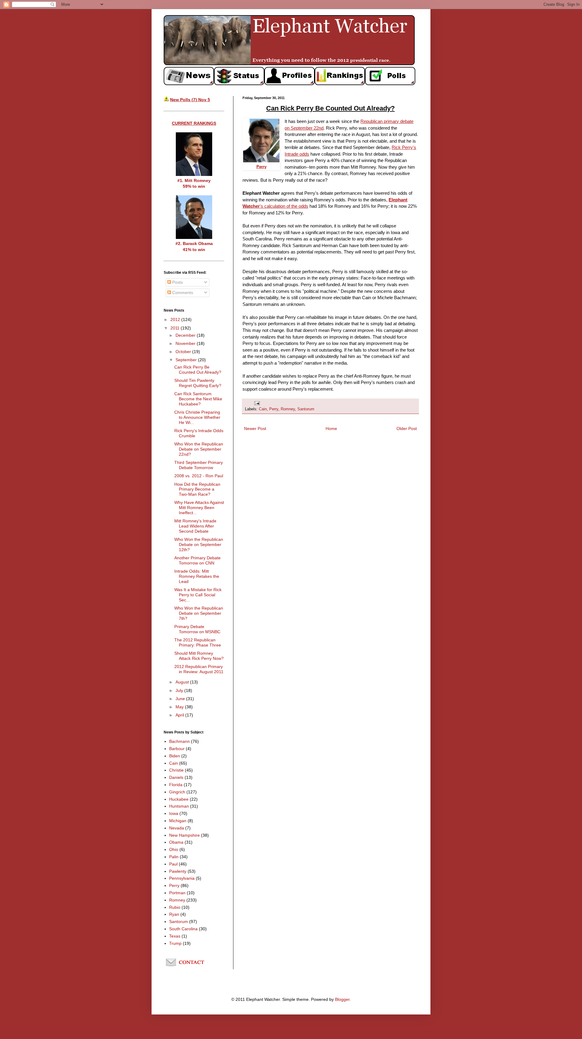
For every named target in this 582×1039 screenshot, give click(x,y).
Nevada (176, 828)
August (183, 682)
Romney (288, 409)
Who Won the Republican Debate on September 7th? (198, 613)
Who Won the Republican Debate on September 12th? (198, 544)
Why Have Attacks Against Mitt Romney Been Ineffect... (199, 507)
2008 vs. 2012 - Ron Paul (198, 475)
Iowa (173, 813)
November (186, 343)
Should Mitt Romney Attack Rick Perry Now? (199, 656)
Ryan (174, 914)
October (184, 351)
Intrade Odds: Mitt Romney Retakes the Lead (196, 576)
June (181, 698)
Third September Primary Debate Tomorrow (198, 465)
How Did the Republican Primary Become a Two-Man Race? (197, 489)
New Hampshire (184, 835)
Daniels (176, 777)
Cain (263, 409)
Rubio (174, 907)
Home (331, 428)
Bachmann (179, 741)
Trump (175, 943)
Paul (173, 864)
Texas (174, 936)
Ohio (173, 849)
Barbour (177, 748)
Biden (174, 755)
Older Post (406, 428)
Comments (182, 292)
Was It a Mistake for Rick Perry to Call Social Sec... (198, 594)
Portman (177, 892)
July (180, 690)
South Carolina (183, 928)
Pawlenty (177, 871)
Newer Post (255, 428)
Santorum (305, 409)
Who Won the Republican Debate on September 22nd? (198, 449)
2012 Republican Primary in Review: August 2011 (198, 669)
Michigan (177, 820)
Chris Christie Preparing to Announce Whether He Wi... (197, 417)
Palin (174, 856)
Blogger (342, 999)
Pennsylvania (182, 878)
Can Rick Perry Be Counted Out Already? (197, 370)
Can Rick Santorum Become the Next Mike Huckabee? (198, 398)
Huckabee (179, 799)
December (186, 335)
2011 (175, 328)
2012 (175, 319)
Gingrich (177, 791)
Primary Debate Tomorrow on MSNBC (197, 629)
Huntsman (179, 806)
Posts (177, 282)
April (180, 715)
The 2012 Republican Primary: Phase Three (197, 642)
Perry (273, 409)
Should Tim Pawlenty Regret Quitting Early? (197, 383)
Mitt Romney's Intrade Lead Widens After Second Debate (195, 526)
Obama (176, 842)
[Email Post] (257, 403)
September (187, 359)
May (180, 706)
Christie (176, 770)
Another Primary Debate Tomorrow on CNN (197, 560)
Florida (175, 784)
